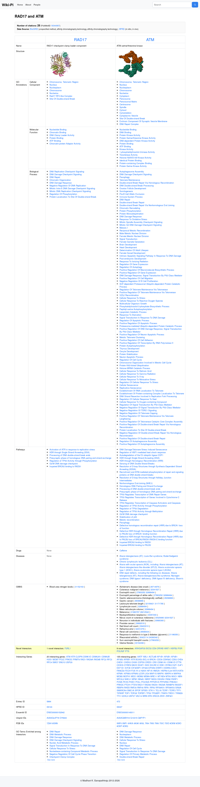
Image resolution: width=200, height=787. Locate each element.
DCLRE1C (154, 665)
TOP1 (127, 693)
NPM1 (134, 679)
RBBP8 (120, 687)
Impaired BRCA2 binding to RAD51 (65, 466)
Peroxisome (125, 98)
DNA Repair (55, 177)
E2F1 (174, 665)
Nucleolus (54, 93)
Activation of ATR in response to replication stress (72, 449)
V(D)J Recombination (129, 295)
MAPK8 (177, 673)
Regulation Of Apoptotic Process (134, 320)
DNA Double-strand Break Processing (137, 185)
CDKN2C (167, 659)
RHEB (127, 687)
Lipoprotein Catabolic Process (133, 311)
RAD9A (89, 659)
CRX (154, 662)
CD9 (154, 648)
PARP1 (174, 679)
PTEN (134, 684)
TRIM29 (178, 693)
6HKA (130, 723)
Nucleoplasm (55, 87)
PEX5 (125, 681)
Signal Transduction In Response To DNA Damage (142, 317)
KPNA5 (134, 673)
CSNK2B (106, 656)
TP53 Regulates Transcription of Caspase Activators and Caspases (150, 502)
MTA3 (168, 676)
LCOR (141, 673)
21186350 (173, 634)
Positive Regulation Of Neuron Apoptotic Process (142, 334)
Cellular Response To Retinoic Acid (135, 370)
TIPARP (120, 693)
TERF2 (172, 690)
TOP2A (133, 693)
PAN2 (168, 679)
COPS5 (141, 662)
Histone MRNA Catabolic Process (135, 368)
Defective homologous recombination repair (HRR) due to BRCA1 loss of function (151, 527)
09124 (49, 706)
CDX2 (174, 659)
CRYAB (160, 648)
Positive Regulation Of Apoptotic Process (138, 323)
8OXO (178, 723)
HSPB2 (173, 648)
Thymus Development (129, 348)
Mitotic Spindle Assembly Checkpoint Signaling (141, 222)
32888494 (150, 592)
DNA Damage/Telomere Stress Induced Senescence (143, 449)
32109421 (149, 603)
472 (118, 701)
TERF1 (165, 690)
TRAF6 (164, 693)
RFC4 (49, 662)
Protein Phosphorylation (130, 210)
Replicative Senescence (130, 387)
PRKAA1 (174, 681)
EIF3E (128, 667)
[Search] (195, 4)
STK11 (152, 690)
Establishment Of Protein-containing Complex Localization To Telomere (152, 393)
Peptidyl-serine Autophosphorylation (136, 309)
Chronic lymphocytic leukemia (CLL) (136, 561)
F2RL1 (68, 648)
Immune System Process (131, 196)
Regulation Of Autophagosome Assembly (138, 441)
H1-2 (138, 670)
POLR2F (121, 651)
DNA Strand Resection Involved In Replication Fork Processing (148, 396)
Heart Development (128, 247)
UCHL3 (125, 695)
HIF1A (149, 670)
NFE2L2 (120, 679)
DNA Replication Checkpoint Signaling (67, 171)
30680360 (159, 620)
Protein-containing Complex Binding (136, 163)
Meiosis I (124, 227)
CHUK (134, 662)
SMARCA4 (122, 690)
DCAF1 (141, 665)
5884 (49, 701)
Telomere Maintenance (130, 179)
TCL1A (158, 690)
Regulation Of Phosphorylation (63, 193)
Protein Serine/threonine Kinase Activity (138, 137)
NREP (148, 679)
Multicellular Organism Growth (133, 303)
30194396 (139, 642)
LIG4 (147, 673)
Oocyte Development (129, 351)
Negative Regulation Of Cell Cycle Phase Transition (73, 754)
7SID (167, 723)
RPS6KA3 (170, 687)
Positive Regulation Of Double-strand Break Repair (142, 438)
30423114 (144, 637)
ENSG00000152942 (56, 712)
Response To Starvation (130, 314)
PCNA (119, 681)
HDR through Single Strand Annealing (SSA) (70, 452)
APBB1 (127, 659)
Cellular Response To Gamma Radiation (138, 373)
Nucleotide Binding (58, 129)
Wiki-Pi (7, 4)
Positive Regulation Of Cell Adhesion (136, 340)
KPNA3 (127, 673)
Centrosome (125, 104)
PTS (127, 651)
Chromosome (56, 90)
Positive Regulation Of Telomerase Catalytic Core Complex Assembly (151, 421)
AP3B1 (174, 656)
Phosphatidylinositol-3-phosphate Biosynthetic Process (144, 306)
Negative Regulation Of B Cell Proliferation (139, 281)
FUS (133, 670)
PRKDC (68, 659)
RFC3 (109, 659)
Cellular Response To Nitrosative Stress (138, 379)
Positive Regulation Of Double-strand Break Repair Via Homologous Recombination (150, 426)
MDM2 (140, 676)
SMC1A (130, 690)
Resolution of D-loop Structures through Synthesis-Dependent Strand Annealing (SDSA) (151, 468)
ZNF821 (169, 695)
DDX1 (162, 665)
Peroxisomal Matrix (128, 101)
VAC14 (139, 695)
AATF (139, 656)
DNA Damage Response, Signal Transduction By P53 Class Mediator (151, 275)
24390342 (153, 637)
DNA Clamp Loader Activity (62, 135)
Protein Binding (56, 137)
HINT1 (167, 648)
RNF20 (133, 687)
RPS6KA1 (160, 687)
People (37, 4)
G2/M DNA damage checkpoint (64, 463)
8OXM (172, 723)
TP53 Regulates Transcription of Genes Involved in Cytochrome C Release (149, 499)
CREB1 (148, 662)
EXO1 (174, 667)
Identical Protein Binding (131, 160)
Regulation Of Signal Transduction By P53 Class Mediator (146, 404)
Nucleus (53, 84)
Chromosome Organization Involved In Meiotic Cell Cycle (145, 362)
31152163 (79, 586)
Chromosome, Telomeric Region (64, 81)
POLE (62, 659)
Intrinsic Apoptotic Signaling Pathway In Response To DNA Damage (150, 255)
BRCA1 (153, 659)
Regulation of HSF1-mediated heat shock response (143, 452)
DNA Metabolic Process (60, 734)
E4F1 (180, 665)
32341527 (154, 589)
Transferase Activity (129, 154)
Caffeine (123, 550)
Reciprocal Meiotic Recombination (135, 230)
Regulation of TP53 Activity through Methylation (141, 511)
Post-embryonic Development (133, 258)
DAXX (134, 665)
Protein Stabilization (129, 354)
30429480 (159, 617)
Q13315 (133, 717)
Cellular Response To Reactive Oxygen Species (141, 300)
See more (51, 759)
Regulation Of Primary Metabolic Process (138, 754)
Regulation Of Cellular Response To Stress (139, 382)
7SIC (161, 723)
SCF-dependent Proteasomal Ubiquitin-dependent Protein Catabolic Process (150, 285)
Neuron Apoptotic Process (131, 356)
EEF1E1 (120, 667)
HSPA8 (164, 670)
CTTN (178, 662)
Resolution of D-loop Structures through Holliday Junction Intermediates (145, 479)
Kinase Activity (126, 149)
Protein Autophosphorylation (132, 345)
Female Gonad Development (132, 252)
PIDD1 (132, 681)
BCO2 (149, 648)
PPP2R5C (164, 681)
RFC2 (103, 659)
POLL (138, 681)
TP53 (148, 693)
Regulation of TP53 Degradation (134, 508)
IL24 (170, 670)
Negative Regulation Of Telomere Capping (138, 413)
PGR (180, 648)
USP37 (132, 695)
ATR (73, 656)
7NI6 (157, 723)
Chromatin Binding (58, 132)
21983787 (135, 611)
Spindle (123, 107)
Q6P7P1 (142, 717)
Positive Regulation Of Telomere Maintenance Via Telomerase (148, 292)
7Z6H (49, 723)
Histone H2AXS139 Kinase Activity (135, 157)
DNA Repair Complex (129, 124)
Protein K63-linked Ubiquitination (134, 365)
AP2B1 (167, 656)
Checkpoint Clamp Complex (62, 756)
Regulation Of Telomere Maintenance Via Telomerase (144, 289)
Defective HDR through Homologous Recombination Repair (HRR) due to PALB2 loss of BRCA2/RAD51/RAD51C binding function (151, 538)
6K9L (142, 723)
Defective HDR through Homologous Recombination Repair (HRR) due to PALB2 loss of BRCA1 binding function (151, 532)
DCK (147, 665)
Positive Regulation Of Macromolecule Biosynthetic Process (147, 269)
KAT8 (180, 670)
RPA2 (152, 687)
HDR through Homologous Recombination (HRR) (141, 460)
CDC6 (159, 659)
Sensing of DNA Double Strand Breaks (137, 463)
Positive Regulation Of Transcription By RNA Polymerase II (146, 342)
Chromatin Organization (60, 179)
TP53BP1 (156, 693)
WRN (144, 695)
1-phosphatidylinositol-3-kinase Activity (137, 151)
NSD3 (154, 679)
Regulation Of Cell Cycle (131, 359)
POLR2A (145, 681)
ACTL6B (152, 656)
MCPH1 (126, 676)
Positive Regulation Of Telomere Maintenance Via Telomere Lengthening (146, 417)
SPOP (138, 690)
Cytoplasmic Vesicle (129, 115)
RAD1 (83, 659)
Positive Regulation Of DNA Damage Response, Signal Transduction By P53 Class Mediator (151, 330)
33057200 (152, 614)
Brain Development (128, 244)
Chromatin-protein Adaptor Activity (65, 143)
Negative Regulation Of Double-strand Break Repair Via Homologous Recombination (150, 434)
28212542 (144, 611)
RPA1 (146, 687)
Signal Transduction (128, 238)
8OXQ (125, 726)
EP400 (145, 667)
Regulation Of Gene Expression (134, 264)
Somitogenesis (126, 191)
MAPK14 (169, 673)
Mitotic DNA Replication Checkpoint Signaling (70, 191)
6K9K (136, 723)
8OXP (119, 726)
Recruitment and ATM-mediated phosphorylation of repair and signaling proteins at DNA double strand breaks (151, 473)
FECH (128, 670)
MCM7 (56, 659)
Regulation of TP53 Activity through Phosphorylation (73, 460)
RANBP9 (170, 684)
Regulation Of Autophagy (131, 267)
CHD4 (180, 659)
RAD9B (97, 659)
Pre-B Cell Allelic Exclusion (132, 193)
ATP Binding (55, 140)
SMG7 (55, 662)
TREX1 (171, 693)
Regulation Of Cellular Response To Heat (138, 399)
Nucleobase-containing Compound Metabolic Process (74, 751)
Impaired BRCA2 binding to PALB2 (135, 545)
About (28, 4)
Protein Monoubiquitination (131, 213)
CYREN (127, 665)
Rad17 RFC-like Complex (61, 95)
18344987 (55, 25)
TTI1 (119, 695)
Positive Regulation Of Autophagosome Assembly (142, 444)
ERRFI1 (159, 667)
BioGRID (34, 28)
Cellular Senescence (129, 385)
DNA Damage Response (61, 182)
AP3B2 (120, 659)
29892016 (140, 623)
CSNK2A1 (96, 656)
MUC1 (174, 676)
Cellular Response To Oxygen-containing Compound (143, 401)
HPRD (122, 28)
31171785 (159, 603)
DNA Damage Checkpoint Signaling (66, 174)
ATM (150, 39)
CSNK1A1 (162, 662)
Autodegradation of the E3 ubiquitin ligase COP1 (141, 455)
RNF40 (140, 687)
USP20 (69, 662)
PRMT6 (76, 659)
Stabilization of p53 (128, 516)
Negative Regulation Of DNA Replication (68, 185)
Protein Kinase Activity (130, 135)
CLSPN (79, 656)
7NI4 (147, 723)
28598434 (144, 631)
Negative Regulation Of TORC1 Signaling (138, 410)
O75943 (63, 717)
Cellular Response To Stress (132, 297)
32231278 (139, 628)
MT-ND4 (161, 676)
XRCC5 (155, 695)
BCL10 (146, 659)
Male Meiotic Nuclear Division (133, 233)
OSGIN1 (161, 679)
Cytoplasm (124, 95)
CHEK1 (120, 662)
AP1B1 (160, 656)
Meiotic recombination (129, 519)
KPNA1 (120, 673)
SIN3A (178, 687)
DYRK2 (168, 665)
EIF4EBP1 (136, 667)
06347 (119, 706)
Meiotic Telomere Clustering (132, 337)
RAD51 (155, 684)
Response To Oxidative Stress (133, 219)
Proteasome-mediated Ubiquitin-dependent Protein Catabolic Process (151, 326)
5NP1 (124, 723)
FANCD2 (121, 670)
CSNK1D (171, 662)
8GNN (55, 723)
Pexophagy (125, 177)
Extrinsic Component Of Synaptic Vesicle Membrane (143, 121)
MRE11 (153, 676)
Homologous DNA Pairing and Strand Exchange (141, 485)
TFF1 (178, 690)
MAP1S (153, 673)
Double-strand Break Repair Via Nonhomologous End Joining (147, 205)
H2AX (143, 670)
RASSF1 (179, 684)
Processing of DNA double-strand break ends (70, 455)
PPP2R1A (154, 681)
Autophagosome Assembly (132, 171)
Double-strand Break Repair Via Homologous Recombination (147, 182)
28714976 (154, 586)
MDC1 (134, 676)
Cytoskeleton (125, 112)
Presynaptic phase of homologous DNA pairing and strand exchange (80, 457)
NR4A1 (141, 679)
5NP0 (119, 723)
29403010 (144, 626)
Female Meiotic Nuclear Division (134, 236)
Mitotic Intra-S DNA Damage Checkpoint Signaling (72, 188)
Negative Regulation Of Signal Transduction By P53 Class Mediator (150, 407)
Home (20, 4)
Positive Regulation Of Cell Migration (136, 278)
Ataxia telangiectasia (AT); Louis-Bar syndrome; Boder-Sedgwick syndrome (149, 557)
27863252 (140, 592)
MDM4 (147, 676)
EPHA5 (151, 667)
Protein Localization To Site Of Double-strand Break (73, 196)
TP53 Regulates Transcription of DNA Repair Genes (143, 494)
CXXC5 (120, 665)
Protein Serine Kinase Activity (133, 166)
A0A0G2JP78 (53, 717)
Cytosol (123, 109)
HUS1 (49, 659)
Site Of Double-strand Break (62, 98)
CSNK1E (87, 656)
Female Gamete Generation (132, 241)
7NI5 (152, 723)
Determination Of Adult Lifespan (134, 250)
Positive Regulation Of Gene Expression (138, 272)
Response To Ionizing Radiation (134, 261)
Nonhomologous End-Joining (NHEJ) (136, 483)
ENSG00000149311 (126, 712)
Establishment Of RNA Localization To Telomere (141, 390)
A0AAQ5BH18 (123, 717)
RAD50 (148, 684)
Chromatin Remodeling (130, 208)
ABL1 (145, 656)
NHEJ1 (128, 679)
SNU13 (62, 662)
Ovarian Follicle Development (133, 188)
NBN (180, 676)
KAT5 (175, 670)
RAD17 (80, 39)
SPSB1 (144, 690)
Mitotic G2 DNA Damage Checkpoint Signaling (141, 224)
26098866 (168, 597)
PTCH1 (127, 684)
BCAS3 (139, 659)
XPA (150, 695)
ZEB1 (162, 695)
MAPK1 (160, 673)
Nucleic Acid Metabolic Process (64, 742)
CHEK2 (127, 662)
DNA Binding (125, 132)
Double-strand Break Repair (132, 202)
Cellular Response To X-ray (132, 376)
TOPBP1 (142, 693)
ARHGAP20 (140, 648)
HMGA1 (156, 670)
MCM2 (120, 676)
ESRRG (167, 667)
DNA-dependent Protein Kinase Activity (137, 140)
